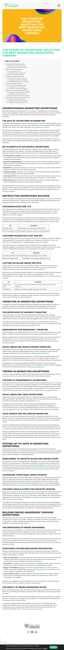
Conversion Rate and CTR (14, 71)
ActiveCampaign (47, 211)
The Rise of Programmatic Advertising (17, 85)
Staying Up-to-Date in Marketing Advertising (17, 90)
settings (45, 648)
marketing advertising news (36, 367)
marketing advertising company (30, 139)
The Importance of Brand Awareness (17, 99)
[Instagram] (32, 632)
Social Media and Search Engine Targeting (19, 81)
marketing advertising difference (46, 467)
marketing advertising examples (11, 409)
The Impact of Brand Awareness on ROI (18, 102)
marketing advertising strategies (39, 127)
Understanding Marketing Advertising (15, 64)
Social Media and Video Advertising (17, 86)
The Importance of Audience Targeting (17, 78)
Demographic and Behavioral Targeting (18, 79)
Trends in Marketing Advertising (14, 83)
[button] (59, 5)
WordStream (56, 318)
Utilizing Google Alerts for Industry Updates (19, 95)
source (38, 401)
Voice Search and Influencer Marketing (18, 88)
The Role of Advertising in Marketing (16, 65)
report (13, 384)
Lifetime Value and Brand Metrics (16, 74)
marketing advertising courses (14, 499)
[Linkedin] (36, 632)
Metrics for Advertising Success (14, 69)
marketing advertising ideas (13, 428)
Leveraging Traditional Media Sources (17, 93)
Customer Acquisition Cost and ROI (17, 72)
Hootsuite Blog (6, 521)
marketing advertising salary (40, 497)
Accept (53, 647)
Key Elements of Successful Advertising (17, 67)
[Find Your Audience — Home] (11, 5)
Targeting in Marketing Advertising (14, 76)
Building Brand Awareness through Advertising (17, 97)
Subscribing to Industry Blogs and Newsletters (19, 92)
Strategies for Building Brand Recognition (18, 100)
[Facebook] (28, 632)
